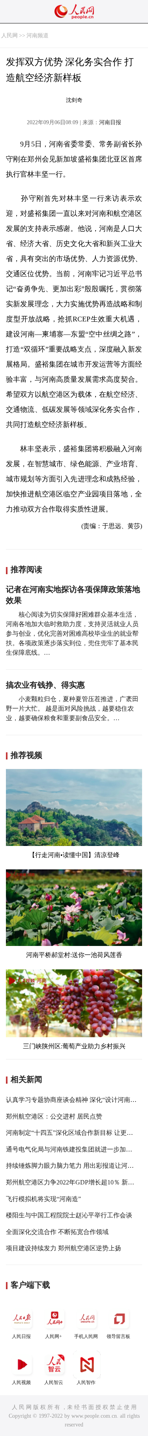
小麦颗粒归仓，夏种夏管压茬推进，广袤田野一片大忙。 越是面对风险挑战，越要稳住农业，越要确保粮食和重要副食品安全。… (72, 708)
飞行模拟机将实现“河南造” (43, 1199)
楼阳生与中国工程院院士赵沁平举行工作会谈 (69, 1215)
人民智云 (53, 1382)
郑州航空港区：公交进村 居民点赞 (54, 1116)
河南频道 (37, 35)
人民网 (9, 35)
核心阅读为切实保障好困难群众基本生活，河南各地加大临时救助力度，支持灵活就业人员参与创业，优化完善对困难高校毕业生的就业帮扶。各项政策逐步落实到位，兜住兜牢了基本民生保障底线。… (72, 633)
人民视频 (21, 1382)
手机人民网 (86, 1336)
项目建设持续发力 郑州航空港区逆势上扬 (63, 1248)
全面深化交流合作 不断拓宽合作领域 (57, 1231)
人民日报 (21, 1336)
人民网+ (53, 1336)
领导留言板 (118, 1336)
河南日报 (110, 122)
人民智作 (86, 1382)
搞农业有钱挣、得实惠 (45, 685)
